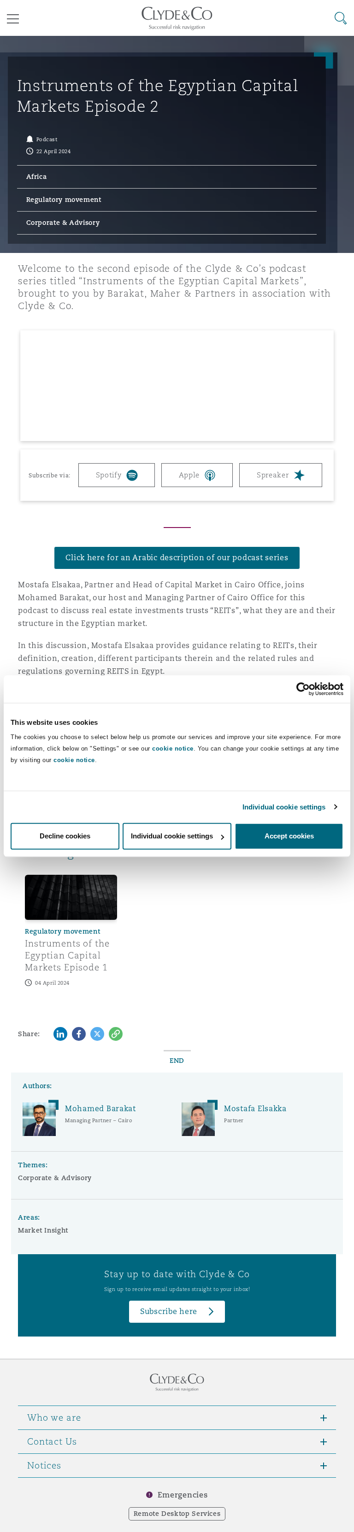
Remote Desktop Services (177, 1513)
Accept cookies (289, 836)
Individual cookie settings (284, 807)
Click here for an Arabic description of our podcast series (176, 557)
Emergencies (182, 1495)
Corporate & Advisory (55, 1178)
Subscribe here (168, 1311)
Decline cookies (65, 836)
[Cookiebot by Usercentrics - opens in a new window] (303, 689)
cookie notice (173, 748)
